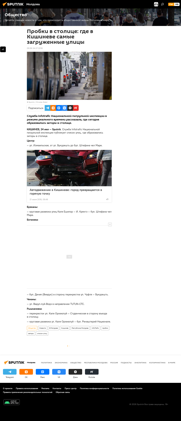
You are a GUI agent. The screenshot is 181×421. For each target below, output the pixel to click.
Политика (46, 362)
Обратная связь (63, 392)
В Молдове (53, 328)
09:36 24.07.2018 (35, 48)
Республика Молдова (80, 328)
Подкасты (126, 362)
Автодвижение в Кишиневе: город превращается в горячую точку (66, 191)
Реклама (45, 388)
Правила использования (27, 388)
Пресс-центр (71, 388)
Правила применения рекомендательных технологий (27, 392)
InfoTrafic (95, 328)
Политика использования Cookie (127, 388)
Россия (114, 362)
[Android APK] (11, 402)
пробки (105, 328)
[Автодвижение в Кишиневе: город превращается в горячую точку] (69, 168)
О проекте (7, 388)
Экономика (61, 362)
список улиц (42, 333)
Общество (32, 328)
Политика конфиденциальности (94, 388)
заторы (31, 333)
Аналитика (140, 362)
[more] (107, 199)
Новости (42, 328)
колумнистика (157, 362)
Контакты (57, 388)
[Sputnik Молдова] (13, 6)
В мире (171, 362)
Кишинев (64, 328)
